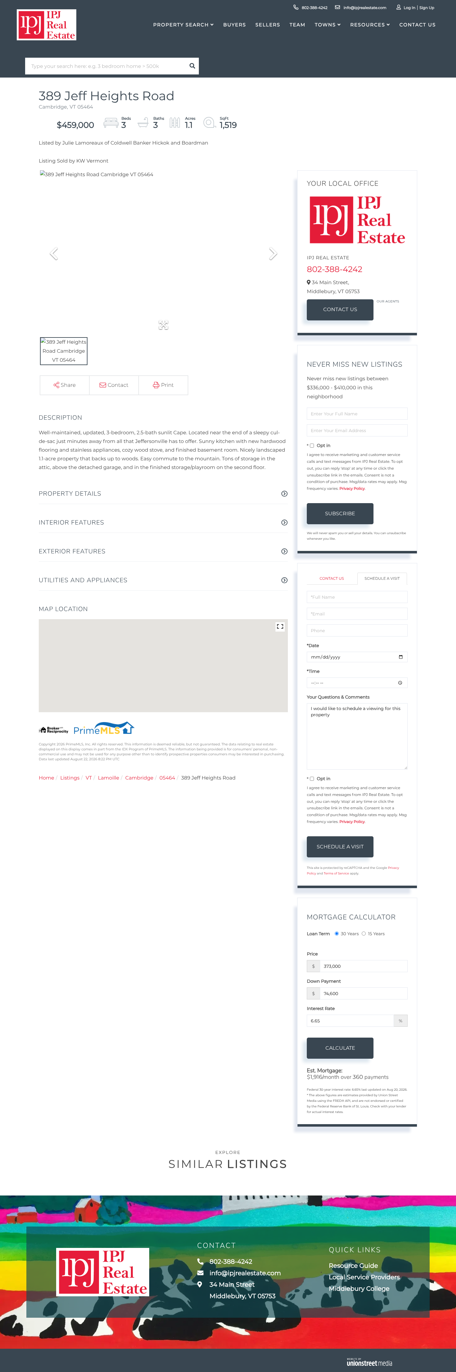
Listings (69, 778)
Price (312, 954)
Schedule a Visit (382, 578)
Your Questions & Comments (338, 697)
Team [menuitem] (298, 25)
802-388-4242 (314, 8)
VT (89, 778)
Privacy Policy (352, 488)
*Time (313, 671)
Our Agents (388, 301)
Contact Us (340, 310)
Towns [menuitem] (325, 25)
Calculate (340, 1048)
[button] (192, 66)
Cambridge (139, 778)
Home (46, 778)
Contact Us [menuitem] (418, 25)
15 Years (376, 933)
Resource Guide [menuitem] (353, 1266)
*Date (313, 645)
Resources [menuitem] (367, 25)
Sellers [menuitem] (267, 25)
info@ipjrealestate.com (364, 8)
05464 (167, 778)
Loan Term (318, 933)
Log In (409, 8)
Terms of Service (336, 873)
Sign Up (426, 8)
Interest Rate (321, 1008)
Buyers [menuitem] (234, 25)
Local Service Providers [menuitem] (364, 1277)
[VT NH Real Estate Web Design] (369, 1362)
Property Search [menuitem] (181, 25)
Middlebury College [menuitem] (359, 1289)
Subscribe (340, 513)
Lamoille (108, 778)
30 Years (350, 933)
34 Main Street (242, 1290)
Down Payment (324, 981)
